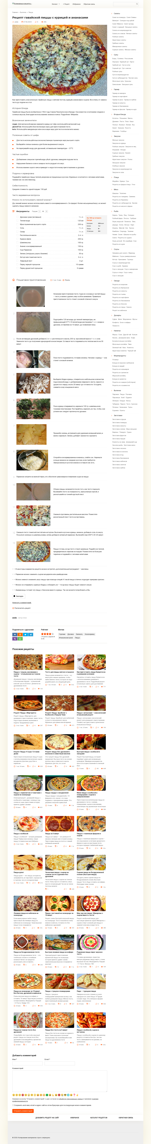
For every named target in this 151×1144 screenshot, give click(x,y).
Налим (114, 234)
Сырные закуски (118, 153)
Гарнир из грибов (130, 100)
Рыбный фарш (117, 218)
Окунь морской (117, 221)
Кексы (128, 401)
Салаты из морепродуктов (121, 30)
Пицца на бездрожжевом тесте (27, 952)
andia (14, 618)
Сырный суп (116, 68)
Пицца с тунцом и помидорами (57, 991)
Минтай (121, 228)
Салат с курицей (118, 27)
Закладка (19, 596)
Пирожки (115, 394)
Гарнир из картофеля (119, 96)
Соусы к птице (117, 272)
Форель (115, 228)
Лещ (125, 215)
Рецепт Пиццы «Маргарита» (25, 713)
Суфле (114, 319)
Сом (134, 241)
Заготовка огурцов (119, 419)
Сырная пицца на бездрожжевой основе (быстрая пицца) (90, 873)
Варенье (115, 432)
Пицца (77, 638)
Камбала (115, 231)
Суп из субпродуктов (119, 78)
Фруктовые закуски (119, 159)
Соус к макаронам (131, 269)
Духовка (70, 634)
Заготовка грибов (118, 468)
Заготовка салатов (119, 465)
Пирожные (116, 397)
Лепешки (115, 401)
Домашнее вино (124, 338)
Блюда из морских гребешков (123, 363)
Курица (122, 181)
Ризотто (128, 128)
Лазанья (122, 125)
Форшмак (115, 150)
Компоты (130, 347)
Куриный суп (124, 62)
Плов (127, 121)
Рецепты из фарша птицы (121, 184)
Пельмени (123, 118)
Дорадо (115, 225)
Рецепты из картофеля (120, 297)
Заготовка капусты (119, 426)
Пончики (129, 394)
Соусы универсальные (128, 256)
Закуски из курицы (119, 143)
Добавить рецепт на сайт (47, 1118)
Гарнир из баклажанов (120, 106)
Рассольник (128, 58)
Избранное (77, 4)
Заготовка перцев (118, 439)
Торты (130, 407)
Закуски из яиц (130, 147)
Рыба (116, 211)
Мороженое (127, 319)
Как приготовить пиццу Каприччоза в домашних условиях (91, 673)
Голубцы (123, 131)
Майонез (115, 256)
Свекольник (116, 84)
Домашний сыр (131, 442)
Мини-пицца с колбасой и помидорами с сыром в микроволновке (87, 795)
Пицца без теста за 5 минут (56, 1030)
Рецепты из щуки (118, 244)
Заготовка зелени (118, 429)
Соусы (116, 249)
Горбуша (133, 218)
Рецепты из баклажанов (121, 301)
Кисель (115, 338)
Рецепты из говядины (120, 196)
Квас (124, 347)
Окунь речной (117, 241)
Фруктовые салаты (119, 40)
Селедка (131, 215)
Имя (14, 1059)
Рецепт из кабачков (119, 310)
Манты (130, 118)
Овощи (116, 281)
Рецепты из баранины (120, 200)
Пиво (130, 344)
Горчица (130, 259)
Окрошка (115, 62)
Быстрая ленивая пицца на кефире (59, 952)
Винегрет (115, 20)
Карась (115, 215)
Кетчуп (114, 259)
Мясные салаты (130, 50)
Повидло (122, 432)
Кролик (134, 203)
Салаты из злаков (118, 33)
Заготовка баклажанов (120, 458)
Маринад (131, 253)
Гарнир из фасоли (118, 109)
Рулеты (122, 410)
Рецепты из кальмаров (120, 369)
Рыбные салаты (118, 37)
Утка (133, 184)
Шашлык (115, 193)
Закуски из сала (118, 172)
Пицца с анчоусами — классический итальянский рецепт (91, 714)
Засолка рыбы (117, 445)
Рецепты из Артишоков (120, 288)
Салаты (117, 13)
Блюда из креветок (119, 379)
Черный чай (132, 351)
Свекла (128, 307)
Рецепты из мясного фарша (122, 206)
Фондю (123, 150)
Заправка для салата (119, 253)
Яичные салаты (131, 33)
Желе (120, 319)
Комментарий (17, 1068)
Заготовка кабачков (119, 461)
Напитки (117, 331)
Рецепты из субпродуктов (121, 203)
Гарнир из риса (117, 100)
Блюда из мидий (118, 366)
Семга (114, 238)
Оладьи (122, 401)
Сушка (129, 432)
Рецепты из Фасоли (119, 304)
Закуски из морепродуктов (122, 169)
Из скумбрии (127, 241)
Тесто (128, 404)
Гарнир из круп (131, 109)
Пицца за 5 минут (52, 834)
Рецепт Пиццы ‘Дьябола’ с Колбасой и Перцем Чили (56, 714)
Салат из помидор (119, 17)
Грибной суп (116, 65)
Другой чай (127, 335)
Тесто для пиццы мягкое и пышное (59, 672)
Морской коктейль (119, 376)
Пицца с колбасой (21, 834)
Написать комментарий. (21, 603)
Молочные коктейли (119, 344)
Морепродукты (120, 356)
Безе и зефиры (125, 322)
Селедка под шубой (127, 20)
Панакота (115, 326)
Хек (126, 228)
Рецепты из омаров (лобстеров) (123, 382)
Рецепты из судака (125, 238)
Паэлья (115, 125)
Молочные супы (118, 81)
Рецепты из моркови (119, 284)
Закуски (117, 136)
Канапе (127, 153)
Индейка (115, 181)
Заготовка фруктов (119, 435)
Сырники (115, 410)
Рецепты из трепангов (120, 372)
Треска (131, 228)
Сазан (120, 234)
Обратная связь (89, 4)
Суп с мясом (126, 68)
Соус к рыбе (116, 266)
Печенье (115, 407)
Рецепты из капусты (119, 291)
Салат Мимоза (117, 24)
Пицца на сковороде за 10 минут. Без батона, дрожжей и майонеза (27, 992)
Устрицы (115, 360)
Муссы (134, 319)
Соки (120, 335)
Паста (122, 121)
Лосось (126, 218)
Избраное (74, 1118)
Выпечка (117, 390)
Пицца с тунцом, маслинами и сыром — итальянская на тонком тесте (27, 674)
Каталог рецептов (98, 1118)
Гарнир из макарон (119, 93)
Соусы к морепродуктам (121, 263)
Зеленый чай (116, 347)
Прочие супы (133, 78)
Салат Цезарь (129, 24)
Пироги (122, 404)
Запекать (79, 634)
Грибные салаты (118, 43)
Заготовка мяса (129, 445)
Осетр (121, 225)
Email (47, 1059)
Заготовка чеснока (119, 448)
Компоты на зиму (118, 442)
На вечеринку (90, 634)
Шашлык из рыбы (129, 234)
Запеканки (123, 407)
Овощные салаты (131, 27)
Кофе (133, 338)
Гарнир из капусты (119, 103)
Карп (132, 225)
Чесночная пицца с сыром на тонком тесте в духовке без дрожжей (57, 874)
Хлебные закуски (118, 166)
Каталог (55, 4)
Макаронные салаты (119, 46)
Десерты (117, 315)
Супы (116, 55)
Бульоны (128, 81)
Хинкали (121, 128)
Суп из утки (126, 65)
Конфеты (115, 322)
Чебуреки (115, 404)
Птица (116, 177)
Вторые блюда (120, 114)
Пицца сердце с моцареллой (56, 793)
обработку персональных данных (71, 1099)
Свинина (132, 196)
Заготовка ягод (117, 455)
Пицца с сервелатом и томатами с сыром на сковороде (27, 794)
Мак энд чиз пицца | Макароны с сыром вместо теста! (90, 914)
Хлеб (123, 397)
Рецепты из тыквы (119, 294)
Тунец (121, 215)
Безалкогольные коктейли (121, 341)
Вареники (115, 131)
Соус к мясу (128, 272)
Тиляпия (130, 231)
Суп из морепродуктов (120, 75)
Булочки (134, 404)
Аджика (125, 266)
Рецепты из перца (118, 307)
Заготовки (118, 415)
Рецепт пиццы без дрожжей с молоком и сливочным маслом (57, 753)
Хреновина (122, 259)
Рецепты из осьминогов (121, 385)
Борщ (114, 58)
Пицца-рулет (19, 872)
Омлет (114, 128)
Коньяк (134, 335)
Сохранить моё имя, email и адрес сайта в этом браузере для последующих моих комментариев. (53, 1105)
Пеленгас (127, 221)
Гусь (127, 181)
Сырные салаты (118, 50)
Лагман (128, 125)
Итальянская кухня (66, 638)
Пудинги (129, 397)
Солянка (120, 58)
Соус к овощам (117, 269)
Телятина (123, 193)
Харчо (132, 62)
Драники (115, 121)
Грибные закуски (118, 156)
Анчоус (127, 225)
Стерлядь (123, 231)
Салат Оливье (131, 17)
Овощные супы (127, 84)
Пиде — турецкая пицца (86, 991)
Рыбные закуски (118, 147)
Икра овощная (131, 429)
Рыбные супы (117, 71)
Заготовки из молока (120, 452)
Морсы (114, 335)
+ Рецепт (66, 4)
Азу (133, 125)
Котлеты (115, 118)
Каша (131, 121)
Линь (133, 221)
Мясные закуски (118, 140)
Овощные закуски (118, 163)
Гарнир (116, 89)
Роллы (130, 159)
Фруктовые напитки (119, 351)
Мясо (116, 189)
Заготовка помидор (119, 422)
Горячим (62, 634)
